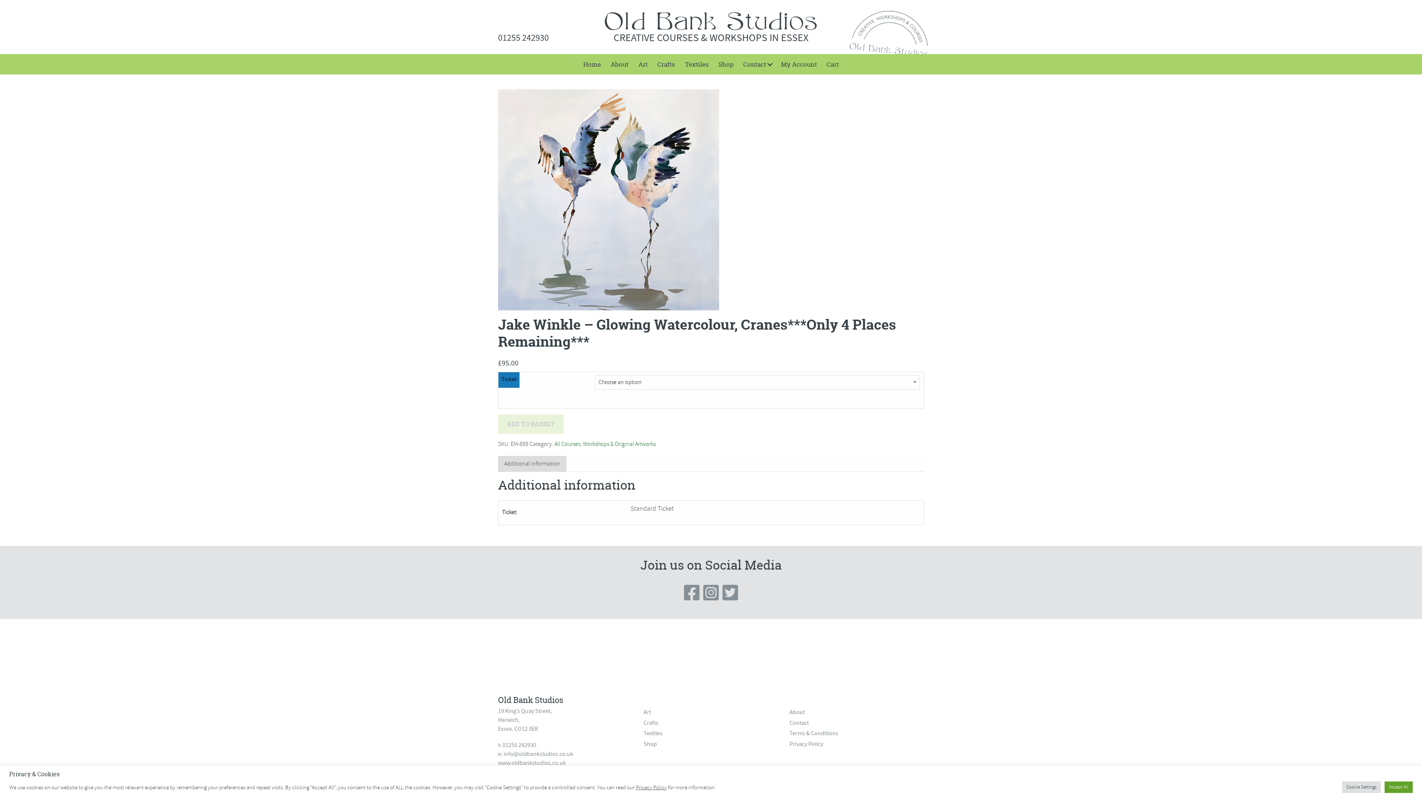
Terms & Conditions (814, 733)
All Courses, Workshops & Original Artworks (605, 444)
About (619, 64)
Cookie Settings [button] (1361, 787)
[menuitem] (592, 64)
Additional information (532, 463)
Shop (726, 64)
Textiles (697, 64)
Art (643, 64)
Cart (833, 64)
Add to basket (531, 424)
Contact (754, 64)
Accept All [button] (1398, 787)
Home (592, 64)
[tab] (532, 464)
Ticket (509, 379)
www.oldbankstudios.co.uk (532, 763)
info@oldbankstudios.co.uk (538, 754)
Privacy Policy (806, 744)
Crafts (666, 64)
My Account (799, 64)
